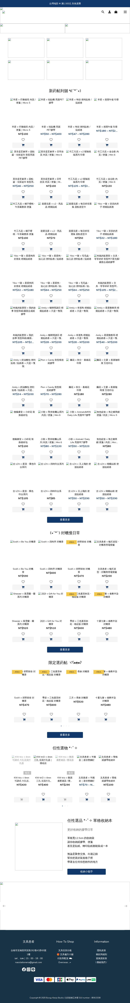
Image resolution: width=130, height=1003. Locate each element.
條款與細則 (101, 954)
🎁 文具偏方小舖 (65, 954)
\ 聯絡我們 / (101, 962)
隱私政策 (101, 950)
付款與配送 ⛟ (64, 958)
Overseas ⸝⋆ (64, 962)
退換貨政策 (101, 958)
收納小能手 (86, 871)
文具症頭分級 (65, 950)
